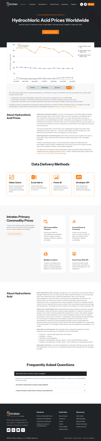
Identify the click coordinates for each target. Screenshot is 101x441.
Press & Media (63, 426)
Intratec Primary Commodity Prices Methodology (51, 153)
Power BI (58, 182)
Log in (91, 4)
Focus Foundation (22, 425)
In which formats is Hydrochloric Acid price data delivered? (34, 390)
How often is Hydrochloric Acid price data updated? (32, 385)
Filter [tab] (33, 87)
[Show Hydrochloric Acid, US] (84, 46)
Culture (61, 424)
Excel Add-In (37, 182)
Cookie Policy (68, 438)
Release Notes (80, 421)
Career (61, 421)
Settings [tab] (45, 87)
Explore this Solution (50, 32)
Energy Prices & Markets (44, 418)
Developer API (82, 182)
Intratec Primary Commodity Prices (65, 106)
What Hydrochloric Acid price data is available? (30, 373)
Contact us (62, 418)
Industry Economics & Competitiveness (43, 425)
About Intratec (63, 416)
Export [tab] (58, 87)
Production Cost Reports (44, 421)
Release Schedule (81, 424)
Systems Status (63, 429)
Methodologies (80, 418)
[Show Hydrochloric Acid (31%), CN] (84, 51)
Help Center (80, 416)
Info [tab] (69, 87)
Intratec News (80, 426)
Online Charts (15, 182)
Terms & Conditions (88, 438)
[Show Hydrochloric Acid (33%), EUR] (84, 55)
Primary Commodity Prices (44, 416)
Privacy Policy (77, 438)
